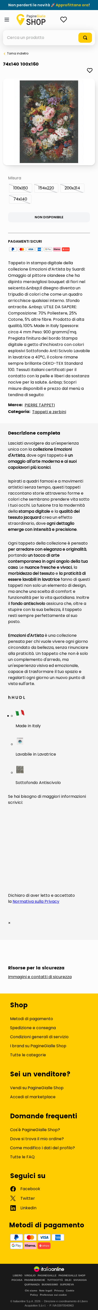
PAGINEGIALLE (47, 1275)
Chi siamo (31, 1290)
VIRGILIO (30, 1275)
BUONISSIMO (50, 1284)
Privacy (59, 1290)
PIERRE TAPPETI (40, 405)
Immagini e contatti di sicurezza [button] (40, 977)
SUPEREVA (67, 1284)
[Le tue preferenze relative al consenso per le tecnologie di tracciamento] (89, 1301)
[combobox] (49, 37)
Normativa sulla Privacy (36, 901)
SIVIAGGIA (80, 1280)
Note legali (45, 1290)
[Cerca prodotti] (85, 38)
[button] (20, 188)
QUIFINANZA (32, 1284)
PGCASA (17, 1280)
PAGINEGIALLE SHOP (72, 1275)
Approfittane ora (72, 5)
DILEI (68, 1280)
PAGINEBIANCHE (34, 1280)
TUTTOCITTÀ (55, 1280)
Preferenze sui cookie (53, 1294)
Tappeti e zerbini (49, 412)
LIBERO (17, 1275)
